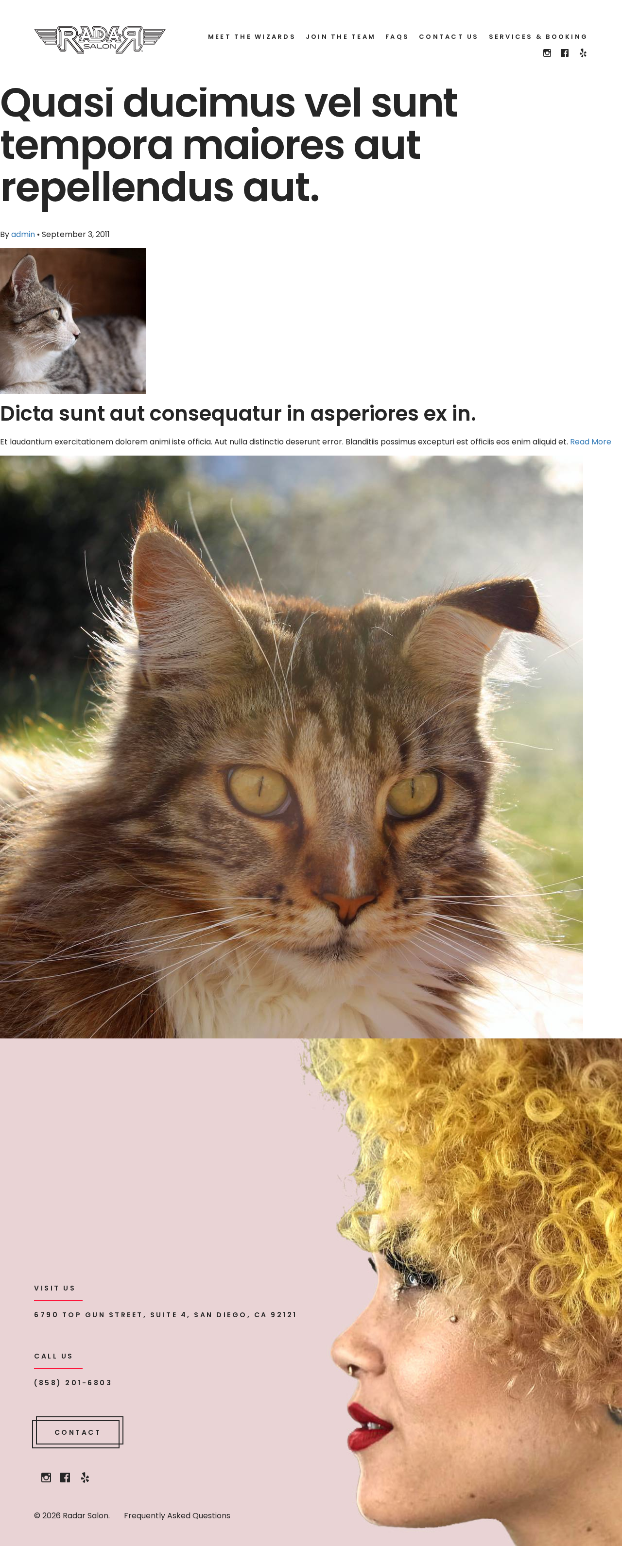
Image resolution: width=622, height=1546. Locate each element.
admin (23, 234)
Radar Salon (100, 40)
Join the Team (341, 36)
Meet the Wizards (252, 36)
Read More (590, 441)
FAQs (397, 36)
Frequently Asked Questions (177, 1515)
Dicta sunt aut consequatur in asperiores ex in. (238, 413)
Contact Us (449, 36)
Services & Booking (538, 36)
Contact (78, 1432)
